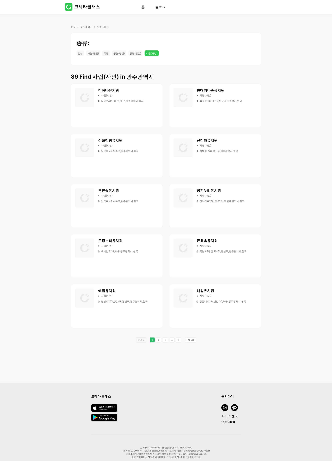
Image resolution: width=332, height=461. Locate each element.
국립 (106, 53)
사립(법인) (93, 53)
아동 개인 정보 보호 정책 (164, 454)
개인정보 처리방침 (143, 454)
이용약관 (130, 454)
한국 (73, 26)
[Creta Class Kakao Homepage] (236, 408)
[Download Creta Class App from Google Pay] (104, 420)
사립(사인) (102, 26)
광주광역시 (86, 26)
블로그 (160, 7)
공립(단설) (135, 53)
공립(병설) (119, 53)
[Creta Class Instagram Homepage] (226, 408)
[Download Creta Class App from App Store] (104, 411)
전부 (80, 53)
